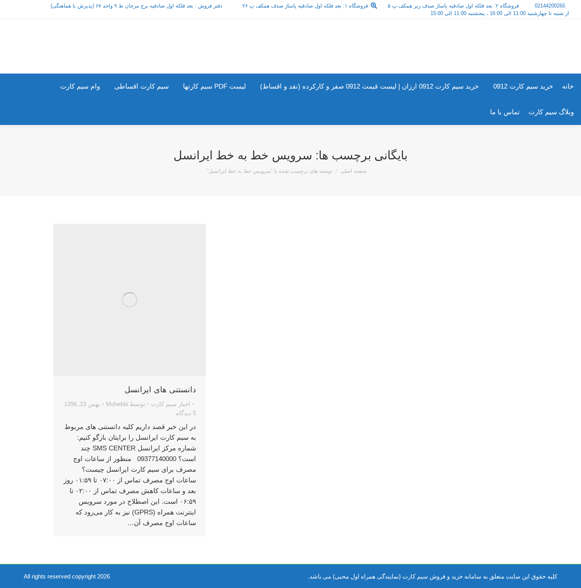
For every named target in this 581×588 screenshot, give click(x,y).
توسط (125, 404)
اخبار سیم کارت (170, 404)
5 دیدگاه (186, 413)
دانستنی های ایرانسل (160, 389)
